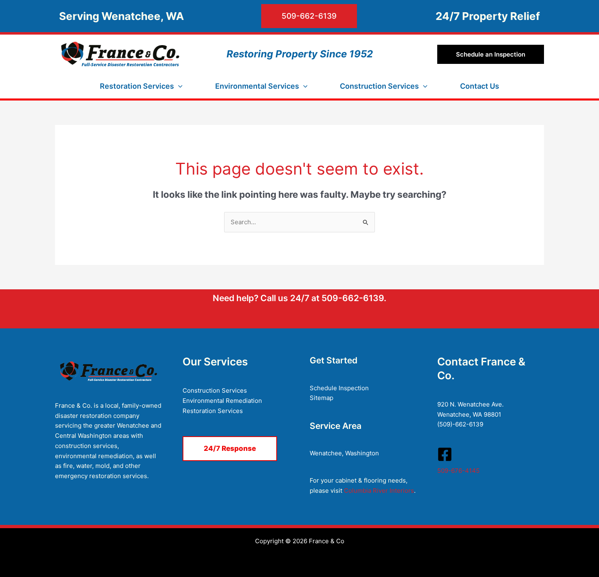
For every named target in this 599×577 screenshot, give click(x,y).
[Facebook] (444, 454)
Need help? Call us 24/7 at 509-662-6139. (299, 298)
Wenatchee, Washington (344, 453)
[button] (274, 16)
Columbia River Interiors (379, 490)
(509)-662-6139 (460, 424)
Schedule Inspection (339, 388)
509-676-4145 (458, 470)
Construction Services (215, 390)
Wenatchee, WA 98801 (469, 414)
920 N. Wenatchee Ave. (470, 404)
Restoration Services (213, 411)
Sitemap (321, 398)
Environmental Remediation (222, 400)
